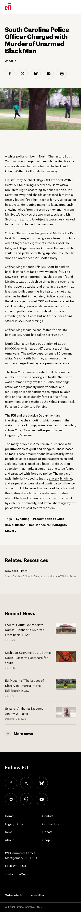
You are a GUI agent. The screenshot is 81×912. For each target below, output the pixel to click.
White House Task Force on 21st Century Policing (40, 403)
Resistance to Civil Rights (48, 524)
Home (9, 816)
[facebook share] (10, 74)
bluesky (42, 783)
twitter (26, 783)
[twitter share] (23, 74)
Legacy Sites (14, 824)
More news (23, 733)
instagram (11, 799)
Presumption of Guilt (48, 518)
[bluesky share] (36, 74)
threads (26, 799)
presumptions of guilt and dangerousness (34, 448)
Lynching (22, 518)
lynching (66, 478)
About (9, 840)
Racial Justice (15, 524)
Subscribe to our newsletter (24, 895)
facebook (11, 783)
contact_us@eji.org (18, 874)
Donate (47, 832)
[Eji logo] (8, 6)
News (9, 832)
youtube (42, 799)
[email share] (49, 74)
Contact (47, 816)
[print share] (62, 74)
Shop (46, 840)
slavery (54, 478)
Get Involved (51, 824)
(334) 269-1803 (15, 865)
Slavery (10, 530)
